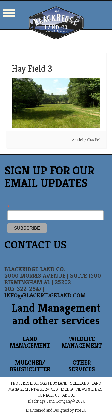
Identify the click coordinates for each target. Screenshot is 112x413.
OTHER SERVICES (81, 366)
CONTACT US (48, 395)
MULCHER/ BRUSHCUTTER (30, 366)
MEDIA (67, 389)
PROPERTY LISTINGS (29, 383)
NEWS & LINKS (89, 389)
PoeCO (81, 410)
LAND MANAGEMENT (30, 342)
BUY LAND (58, 383)
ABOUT (68, 395)
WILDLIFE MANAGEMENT (82, 342)
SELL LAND (79, 383)
